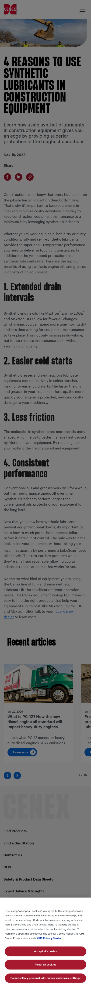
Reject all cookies (45, 964)
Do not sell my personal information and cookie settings (45, 978)
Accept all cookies (45, 951)
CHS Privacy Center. (49, 938)
